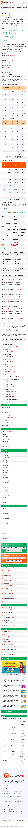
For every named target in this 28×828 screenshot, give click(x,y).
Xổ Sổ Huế (6, 212)
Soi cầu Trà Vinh (5, 420)
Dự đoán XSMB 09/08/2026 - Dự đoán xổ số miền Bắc (14, 675)
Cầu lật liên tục (7, 793)
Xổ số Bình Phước (5, 492)
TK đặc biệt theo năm (8, 652)
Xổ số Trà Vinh (5, 487)
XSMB (10, 820)
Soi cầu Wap (8, 366)
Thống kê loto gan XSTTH (9, 36)
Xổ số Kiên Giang (5, 497)
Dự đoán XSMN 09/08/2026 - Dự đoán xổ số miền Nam (10, 706)
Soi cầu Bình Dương (6, 417)
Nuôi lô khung (8, 386)
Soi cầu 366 (8, 356)
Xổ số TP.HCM (5, 460)
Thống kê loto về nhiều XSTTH (10, 33)
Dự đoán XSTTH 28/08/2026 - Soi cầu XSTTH (14, 30)
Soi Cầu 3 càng (8, 381)
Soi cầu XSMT (5, 410)
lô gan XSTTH (9, 154)
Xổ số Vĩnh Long (5, 482)
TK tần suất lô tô (7, 654)
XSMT (13, 820)
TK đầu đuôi (6, 639)
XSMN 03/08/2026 (19, 214)
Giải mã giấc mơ (12, 822)
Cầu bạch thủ (7, 791)
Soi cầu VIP (7, 352)
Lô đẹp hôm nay (9, 371)
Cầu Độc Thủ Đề (9, 389)
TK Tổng (5, 641)
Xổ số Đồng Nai (5, 472)
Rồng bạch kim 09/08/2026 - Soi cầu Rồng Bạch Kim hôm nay (11, 691)
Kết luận (5, 40)
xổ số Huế (15, 204)
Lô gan (5, 631)
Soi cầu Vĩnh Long (6, 415)
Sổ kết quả (6, 822)
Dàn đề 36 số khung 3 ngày (12, 399)
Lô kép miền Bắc (17, 801)
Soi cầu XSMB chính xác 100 (12, 379)
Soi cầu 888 (8, 359)
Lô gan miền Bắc (17, 799)
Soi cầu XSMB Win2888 (11, 376)
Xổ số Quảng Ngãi (6, 535)
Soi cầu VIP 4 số (9, 374)
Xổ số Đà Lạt (4, 502)
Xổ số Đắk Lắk (5, 513)
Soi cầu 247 (5, 820)
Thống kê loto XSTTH (8, 32)
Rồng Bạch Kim (8, 344)
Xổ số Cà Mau (5, 462)
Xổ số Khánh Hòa (5, 518)
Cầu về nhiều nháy (8, 796)
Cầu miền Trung (7, 799)
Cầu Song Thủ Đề (9, 391)
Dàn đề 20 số (8, 396)
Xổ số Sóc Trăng (5, 470)
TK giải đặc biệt (7, 644)
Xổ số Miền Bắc (5, 431)
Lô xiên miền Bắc (8, 801)
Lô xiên (5, 634)
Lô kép (5, 636)
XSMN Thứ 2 (11, 214)
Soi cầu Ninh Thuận (6, 422)
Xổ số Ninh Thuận (5, 531)
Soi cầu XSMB (5, 407)
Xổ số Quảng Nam (6, 516)
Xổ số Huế (4, 508)
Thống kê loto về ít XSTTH (9, 35)
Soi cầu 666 (8, 362)
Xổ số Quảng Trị (5, 446)
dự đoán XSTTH (10, 325)
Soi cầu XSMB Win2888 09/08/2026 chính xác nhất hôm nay (11, 696)
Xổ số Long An (5, 490)
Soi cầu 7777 (8, 364)
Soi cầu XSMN (5, 412)
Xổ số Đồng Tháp (5, 457)
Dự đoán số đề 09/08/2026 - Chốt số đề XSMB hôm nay (11, 686)
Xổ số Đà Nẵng (5, 521)
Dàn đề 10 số (8, 394)
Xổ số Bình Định (5, 441)
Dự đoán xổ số (22, 820)
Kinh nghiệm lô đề (20, 822)
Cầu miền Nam (17, 796)
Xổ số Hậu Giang (5, 495)
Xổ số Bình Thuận (5, 439)
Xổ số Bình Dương (5, 485)
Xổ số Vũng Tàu (5, 452)
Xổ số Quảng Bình (5, 444)
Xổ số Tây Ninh (5, 436)
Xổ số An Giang (5, 434)
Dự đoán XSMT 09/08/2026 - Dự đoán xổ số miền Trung (10, 701)
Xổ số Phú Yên (5, 511)
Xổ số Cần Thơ (5, 455)
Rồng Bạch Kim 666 (10, 347)
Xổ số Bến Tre (5, 465)
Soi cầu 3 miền (8, 369)
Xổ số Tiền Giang (5, 499)
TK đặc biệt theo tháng (9, 649)
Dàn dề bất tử (8, 384)
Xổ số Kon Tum (5, 540)
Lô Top (6, 349)
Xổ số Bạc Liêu (5, 467)
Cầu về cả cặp (17, 793)
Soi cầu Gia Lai (5, 425)
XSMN (5, 214)
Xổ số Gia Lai (4, 533)
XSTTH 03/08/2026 (19, 212)
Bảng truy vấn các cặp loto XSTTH (11, 39)
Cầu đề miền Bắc (17, 791)
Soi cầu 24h (8, 354)
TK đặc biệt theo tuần (8, 646)
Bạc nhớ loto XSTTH (8, 37)
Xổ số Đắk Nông (5, 538)
